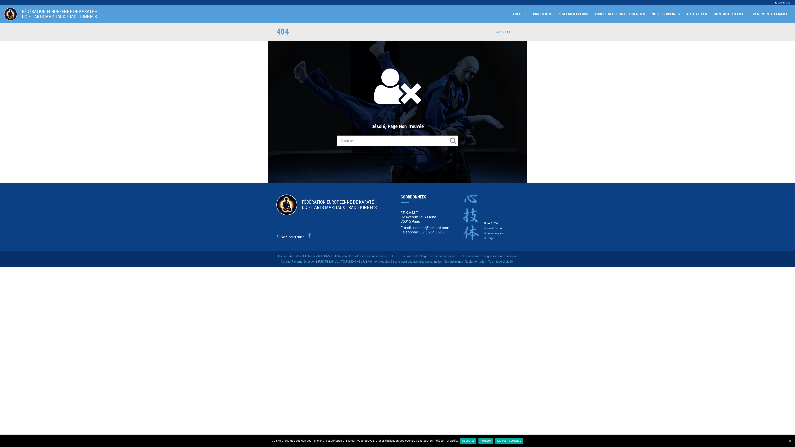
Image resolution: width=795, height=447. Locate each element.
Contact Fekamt (729, 14)
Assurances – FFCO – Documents (394, 256)
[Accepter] (790, 441)
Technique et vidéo (500, 261)
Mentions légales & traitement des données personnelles (405, 261)
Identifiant (784, 2)
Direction (542, 14)
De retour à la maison (397, 159)
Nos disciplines (666, 14)
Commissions (507, 256)
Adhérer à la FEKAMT (318, 256)
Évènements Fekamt (769, 14)
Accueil (519, 14)
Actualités (696, 14)
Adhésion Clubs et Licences (619, 14)
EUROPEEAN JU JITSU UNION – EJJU (342, 261)
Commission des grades (480, 256)
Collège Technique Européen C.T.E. (440, 256)
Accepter (468, 440)
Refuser (486, 440)
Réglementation (573, 14)
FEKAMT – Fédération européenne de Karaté (10, 14)
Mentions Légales (509, 440)
